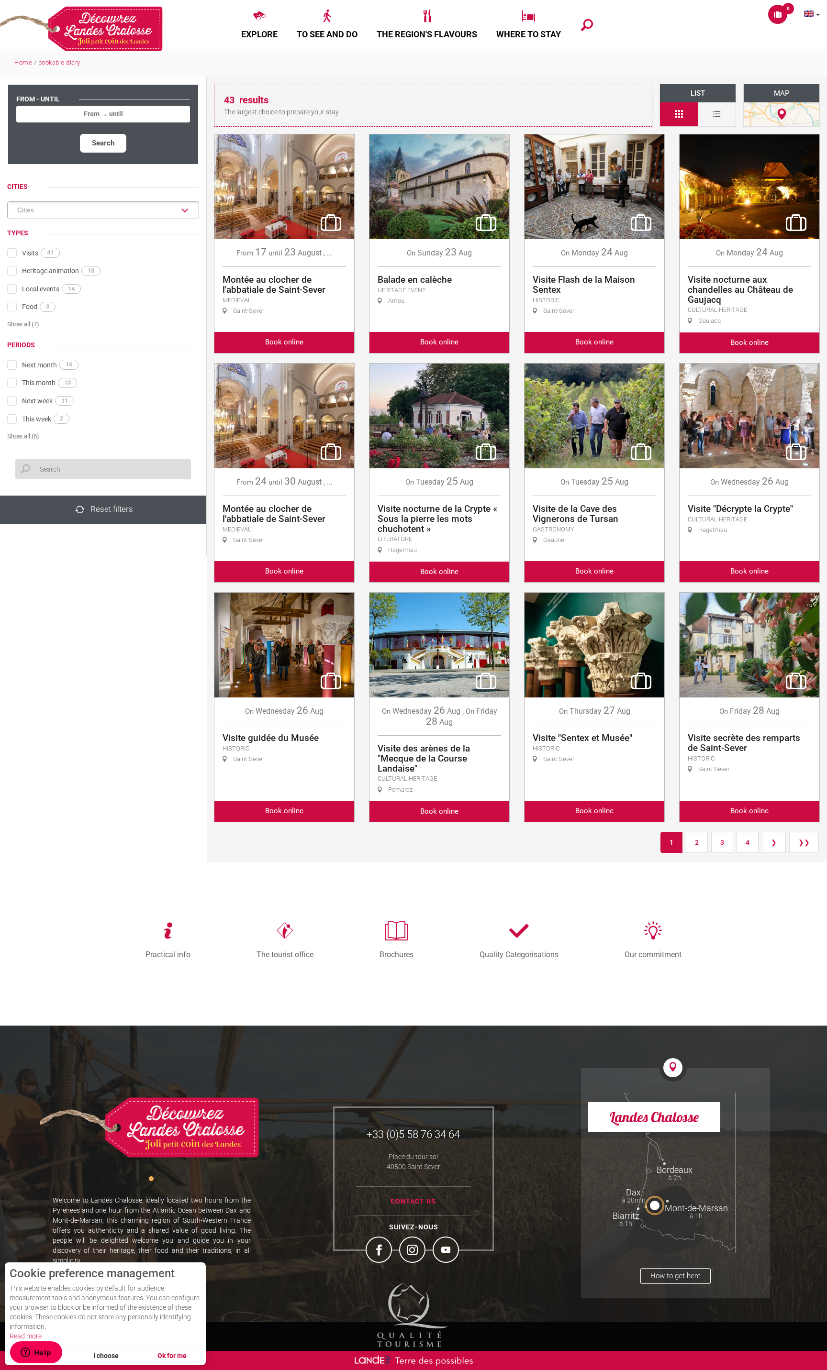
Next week (45, 401)
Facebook (380, 1251)
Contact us (413, 1201)
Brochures (397, 954)
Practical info (167, 954)
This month (46, 383)
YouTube (447, 1251)
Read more (26, 1336)
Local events (48, 289)
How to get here (675, 1275)
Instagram (413, 1251)
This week (42, 418)
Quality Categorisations (519, 954)
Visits (38, 252)
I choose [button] (106, 1355)
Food (35, 306)
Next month (47, 364)
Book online (284, 342)
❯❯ (804, 842)
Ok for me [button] (172, 1355)
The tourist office (285, 954)
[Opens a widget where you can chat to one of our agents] (36, 1353)
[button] (259, 24)
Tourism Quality (412, 1315)
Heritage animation (58, 271)
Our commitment (653, 954)
